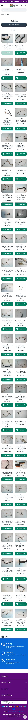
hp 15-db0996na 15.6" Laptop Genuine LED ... (20, 422)
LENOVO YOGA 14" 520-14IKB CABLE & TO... (7, 197)
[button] (22, 6)
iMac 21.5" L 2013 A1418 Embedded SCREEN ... (7, 46)
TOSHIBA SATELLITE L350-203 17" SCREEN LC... (7, 172)
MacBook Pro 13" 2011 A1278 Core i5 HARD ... (20, 221)
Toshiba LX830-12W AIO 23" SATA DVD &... (7, 95)
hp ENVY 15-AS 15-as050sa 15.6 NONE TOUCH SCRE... (7, 373)
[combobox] (14, 10)
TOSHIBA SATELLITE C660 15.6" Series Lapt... (7, 146)
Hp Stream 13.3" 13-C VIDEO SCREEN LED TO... (21, 297)
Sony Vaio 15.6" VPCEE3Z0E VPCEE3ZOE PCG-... (7, 122)
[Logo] (14, 5)
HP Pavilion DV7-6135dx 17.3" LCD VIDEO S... (7, 448)
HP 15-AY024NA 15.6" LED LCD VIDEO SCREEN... (7, 347)
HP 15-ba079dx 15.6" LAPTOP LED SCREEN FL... (20, 373)
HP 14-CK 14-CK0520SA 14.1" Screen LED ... (7, 71)
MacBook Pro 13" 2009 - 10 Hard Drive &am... (21, 46)
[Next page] (10, 637)
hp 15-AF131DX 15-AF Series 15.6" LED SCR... (20, 522)
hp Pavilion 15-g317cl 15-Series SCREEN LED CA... (7, 423)
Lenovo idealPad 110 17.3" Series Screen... (21, 247)
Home (2, 14)
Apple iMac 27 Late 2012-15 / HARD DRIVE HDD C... (20, 597)
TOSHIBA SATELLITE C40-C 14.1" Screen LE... (20, 121)
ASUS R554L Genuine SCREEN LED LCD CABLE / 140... (20, 622)
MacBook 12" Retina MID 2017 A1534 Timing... (7, 222)
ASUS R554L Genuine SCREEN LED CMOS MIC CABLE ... (7, 622)
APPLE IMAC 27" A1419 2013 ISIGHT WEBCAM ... (7, 572)
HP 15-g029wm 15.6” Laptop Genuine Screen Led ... (7, 398)
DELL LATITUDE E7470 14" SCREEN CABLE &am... (20, 547)
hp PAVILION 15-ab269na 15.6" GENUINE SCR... (20, 398)
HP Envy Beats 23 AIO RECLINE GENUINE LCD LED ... (20, 96)
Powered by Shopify (19, 711)
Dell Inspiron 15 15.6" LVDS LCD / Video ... (21, 473)
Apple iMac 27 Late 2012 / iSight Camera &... (21, 571)
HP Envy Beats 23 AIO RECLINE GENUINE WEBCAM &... (20, 322)
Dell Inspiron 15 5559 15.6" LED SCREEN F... (7, 522)
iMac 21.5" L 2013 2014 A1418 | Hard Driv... (7, 247)
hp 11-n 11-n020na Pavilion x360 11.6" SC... (7, 546)
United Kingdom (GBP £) (9, 703)
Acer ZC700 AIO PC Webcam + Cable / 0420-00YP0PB (7, 597)
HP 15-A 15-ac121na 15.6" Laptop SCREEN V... (21, 496)
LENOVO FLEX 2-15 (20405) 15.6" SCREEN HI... (7, 297)
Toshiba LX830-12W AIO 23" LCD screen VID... (21, 147)
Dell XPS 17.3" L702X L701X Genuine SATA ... (7, 473)
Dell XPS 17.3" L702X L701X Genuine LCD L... (20, 70)
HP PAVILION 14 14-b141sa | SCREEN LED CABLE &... (21, 347)
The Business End (11, 711)
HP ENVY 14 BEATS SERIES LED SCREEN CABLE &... (21, 448)
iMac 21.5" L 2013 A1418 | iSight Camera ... (20, 196)
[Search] (2, 10)
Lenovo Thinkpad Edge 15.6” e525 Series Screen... (7, 272)
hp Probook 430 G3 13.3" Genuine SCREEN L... (20, 272)
